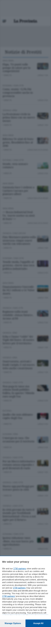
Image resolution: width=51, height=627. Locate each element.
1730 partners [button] (19, 568)
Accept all (38, 623)
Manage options (13, 623)
